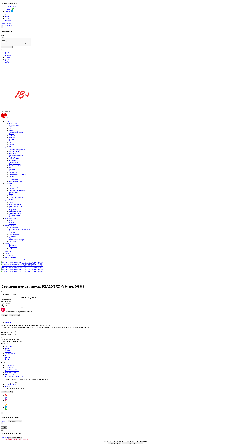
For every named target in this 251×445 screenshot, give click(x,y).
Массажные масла (15, 211)
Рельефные (12, 236)
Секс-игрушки (9, 148)
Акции (7, 355)
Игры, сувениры (10, 218)
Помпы (11, 167)
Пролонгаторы (14, 217)
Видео (7, 63)
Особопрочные (14, 234)
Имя (2, 35)
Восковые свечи (14, 125)
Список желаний (10, 353)
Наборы (11, 134)
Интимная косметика (12, 371)
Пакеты (11, 222)
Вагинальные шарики (16, 155)
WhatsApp (8, 9)
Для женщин (13, 247)
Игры (10, 220)
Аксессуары (13, 123)
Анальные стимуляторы (17, 150)
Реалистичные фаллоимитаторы (15, 259)
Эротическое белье (11, 369)
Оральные (12, 232)
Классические (13, 231)
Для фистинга (13, 160)
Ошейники (12, 135)
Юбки (11, 199)
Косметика (8, 201)
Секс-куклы (13, 169)
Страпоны (12, 176)
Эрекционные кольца (16, 181)
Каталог (7, 52)
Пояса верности (14, 141)
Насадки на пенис (15, 165)
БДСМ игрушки (10, 365)
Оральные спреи (14, 215)
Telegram (8, 11)
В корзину (4, 315)
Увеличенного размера (16, 240)
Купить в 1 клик (14, 315)
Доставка (8, 16)
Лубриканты (13, 210)
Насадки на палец (15, 164)
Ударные (11, 144)
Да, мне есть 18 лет (114, 443)
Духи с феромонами (15, 204)
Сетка (11, 195)
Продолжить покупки (15, 421)
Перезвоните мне (7, 47)
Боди (10, 185)
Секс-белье (8, 183)
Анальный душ (14, 153)
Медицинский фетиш (16, 132)
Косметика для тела (15, 206)
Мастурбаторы (13, 162)
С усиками (12, 238)
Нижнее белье (13, 192)
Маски (11, 130)
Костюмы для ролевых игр (17, 190)
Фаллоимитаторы (14, 178)
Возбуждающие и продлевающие (20, 229)
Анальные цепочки (15, 151)
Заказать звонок (6, 23)
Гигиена (11, 202)
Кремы (11, 208)
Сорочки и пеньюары (16, 197)
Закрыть (4, 427)
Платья (11, 194)
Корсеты (11, 188)
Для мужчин (13, 245)
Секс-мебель (13, 172)
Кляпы (11, 128)
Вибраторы (12, 157)
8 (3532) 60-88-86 (10, 7)
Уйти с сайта (132, 443)
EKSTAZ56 (8, 252)
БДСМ (7, 121)
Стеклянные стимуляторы (17, 174)
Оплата (7, 357)
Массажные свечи (15, 213)
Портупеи (12, 139)
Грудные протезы (14, 158)
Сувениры (12, 224)
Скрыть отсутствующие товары (13, 443)
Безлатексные (13, 227)
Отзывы (7, 18)
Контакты (8, 20)
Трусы (11, 142)
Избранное (8, 61)
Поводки (12, 137)
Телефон (3, 37)
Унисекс (11, 248)
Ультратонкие (13, 241)
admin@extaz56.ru (10, 386)
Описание (8, 322)
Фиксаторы (12, 146)
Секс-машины (13, 171)
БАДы (7, 243)
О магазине (8, 15)
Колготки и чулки (15, 187)
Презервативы (9, 225)
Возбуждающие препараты (14, 376)
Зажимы (11, 127)
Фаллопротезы (13, 180)
